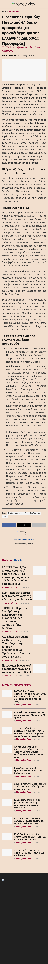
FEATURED (14, 11)
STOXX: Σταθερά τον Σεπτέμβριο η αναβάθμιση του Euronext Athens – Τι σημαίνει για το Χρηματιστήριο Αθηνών (15, 617)
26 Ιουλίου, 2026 (24, 587)
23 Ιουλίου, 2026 (24, 632)
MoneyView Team (10, 55)
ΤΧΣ (4, 517)
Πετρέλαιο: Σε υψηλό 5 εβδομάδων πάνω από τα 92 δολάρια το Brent (16, 669)
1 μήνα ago (37, 705)
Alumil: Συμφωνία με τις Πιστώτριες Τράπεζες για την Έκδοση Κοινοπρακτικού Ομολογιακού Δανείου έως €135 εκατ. (29, 752)
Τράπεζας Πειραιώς (32, 513)
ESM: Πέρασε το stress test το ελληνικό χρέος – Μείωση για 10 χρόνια (17, 596)
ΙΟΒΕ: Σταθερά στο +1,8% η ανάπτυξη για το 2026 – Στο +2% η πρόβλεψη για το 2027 (30, 836)
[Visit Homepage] (24, 4)
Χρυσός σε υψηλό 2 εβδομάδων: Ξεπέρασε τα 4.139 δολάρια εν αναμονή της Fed (30, 786)
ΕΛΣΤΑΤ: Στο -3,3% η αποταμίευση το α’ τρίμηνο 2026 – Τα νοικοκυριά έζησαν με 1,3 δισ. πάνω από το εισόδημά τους (15, 575)
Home (5, 11)
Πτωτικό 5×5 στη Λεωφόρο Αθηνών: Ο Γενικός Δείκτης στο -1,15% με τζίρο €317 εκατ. (29, 821)
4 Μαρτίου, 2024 (29, 56)
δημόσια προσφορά (15, 513)
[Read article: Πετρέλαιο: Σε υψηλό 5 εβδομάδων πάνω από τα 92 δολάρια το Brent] (39, 668)
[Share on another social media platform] (39, 525)
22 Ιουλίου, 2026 (24, 660)
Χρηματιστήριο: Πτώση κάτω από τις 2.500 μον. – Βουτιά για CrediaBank (29, 853)
